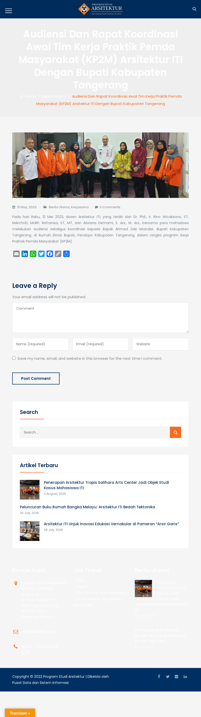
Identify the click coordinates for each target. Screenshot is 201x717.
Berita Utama (59, 207)
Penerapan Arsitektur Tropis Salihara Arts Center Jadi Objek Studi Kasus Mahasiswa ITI (106, 485)
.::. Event (80, 586)
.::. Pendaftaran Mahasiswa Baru (100, 592)
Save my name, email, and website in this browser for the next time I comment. (89, 358)
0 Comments (110, 207)
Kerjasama (80, 207)
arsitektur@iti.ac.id (38, 631)
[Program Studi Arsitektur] (100, 9)
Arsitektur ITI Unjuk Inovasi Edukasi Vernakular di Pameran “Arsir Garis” (111, 523)
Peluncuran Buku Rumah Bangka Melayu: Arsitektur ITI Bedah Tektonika (87, 507)
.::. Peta (79, 580)
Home (29, 96)
